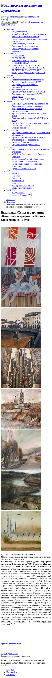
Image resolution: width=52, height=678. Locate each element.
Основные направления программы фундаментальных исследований (28, 107)
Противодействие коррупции (25, 46)
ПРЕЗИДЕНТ (18, 56)
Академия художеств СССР (24, 89)
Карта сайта (11, 672)
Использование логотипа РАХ (25, 36)
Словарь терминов (20, 128)
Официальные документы (23, 44)
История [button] (10, 77)
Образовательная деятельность (26, 144)
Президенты (17, 96)
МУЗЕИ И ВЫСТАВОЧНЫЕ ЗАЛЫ (28, 68)
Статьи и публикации (22, 188)
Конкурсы (16, 183)
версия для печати (9, 653)
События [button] (10, 171)
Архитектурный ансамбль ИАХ (26, 82)
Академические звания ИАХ (25, 84)
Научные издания (20, 111)
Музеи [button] (9, 147)
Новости (16, 176)
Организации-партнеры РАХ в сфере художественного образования (28, 138)
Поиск (4, 19)
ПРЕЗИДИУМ (18, 58)
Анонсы (15, 173)
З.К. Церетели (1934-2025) (24, 99)
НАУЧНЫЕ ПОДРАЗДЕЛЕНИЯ (26, 65)
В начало (10, 199)
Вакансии (16, 51)
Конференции (18, 181)
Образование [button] (12, 130)
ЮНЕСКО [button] (11, 190)
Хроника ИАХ (18, 87)
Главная (10, 670)
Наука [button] (9, 101)
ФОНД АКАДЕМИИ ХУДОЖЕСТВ (28, 72)
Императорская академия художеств (28, 80)
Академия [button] (10, 29)
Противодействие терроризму (25, 48)
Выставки (16, 178)
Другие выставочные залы (24, 168)
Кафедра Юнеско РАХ (22, 195)
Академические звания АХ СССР (27, 94)
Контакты (10, 674)
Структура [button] (11, 53)
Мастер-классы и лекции (23, 185)
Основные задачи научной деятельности (30, 104)
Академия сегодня (20, 32)
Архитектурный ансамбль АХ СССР (28, 92)
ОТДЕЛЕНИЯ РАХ (20, 63)
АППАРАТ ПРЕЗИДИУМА (24, 60)
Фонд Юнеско (18, 193)
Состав (9, 75)
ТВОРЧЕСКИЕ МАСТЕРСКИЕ (26, 70)
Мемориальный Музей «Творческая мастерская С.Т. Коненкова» (28, 160)
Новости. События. (20, 142)
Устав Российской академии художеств (29, 34)
